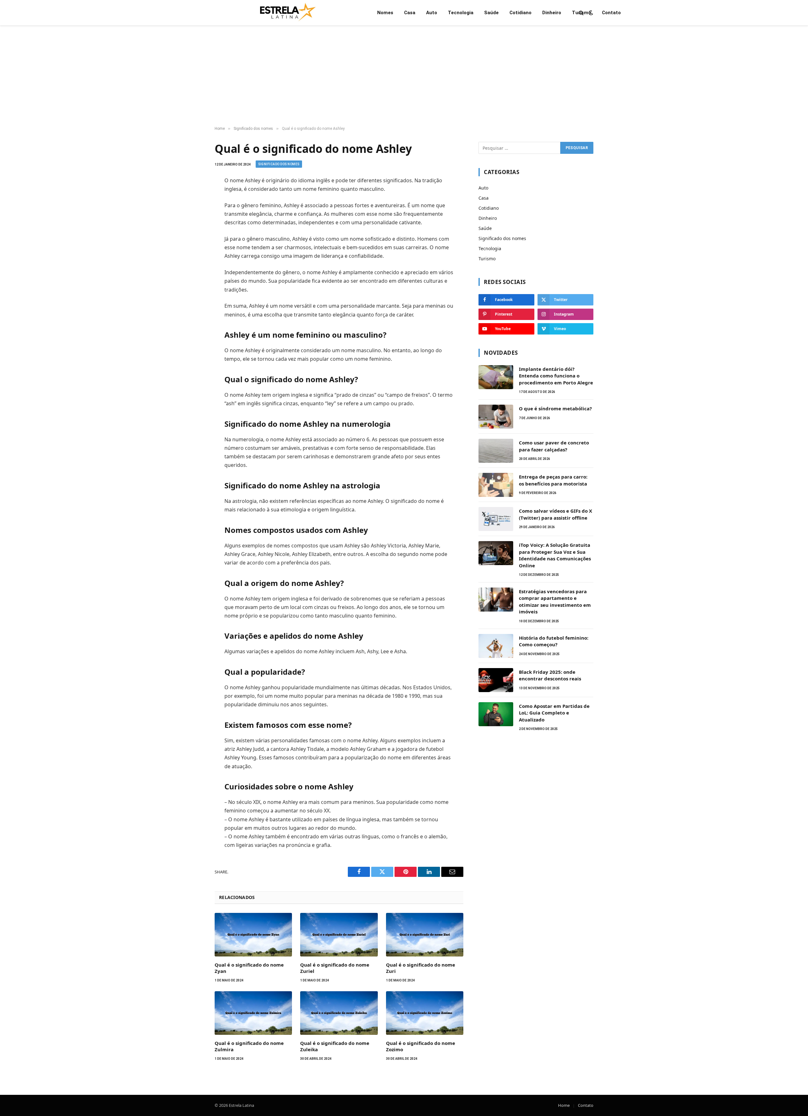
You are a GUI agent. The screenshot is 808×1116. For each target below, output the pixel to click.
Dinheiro (551, 12)
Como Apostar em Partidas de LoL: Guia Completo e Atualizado (554, 713)
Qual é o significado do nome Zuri (420, 968)
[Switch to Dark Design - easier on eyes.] (590, 12)
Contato (611, 12)
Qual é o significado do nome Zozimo (420, 1046)
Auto (431, 12)
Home (564, 1105)
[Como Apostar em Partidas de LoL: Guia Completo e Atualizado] (495, 714)
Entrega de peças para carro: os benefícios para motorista (553, 480)
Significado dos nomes (279, 164)
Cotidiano (520, 12)
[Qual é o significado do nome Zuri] (424, 934)
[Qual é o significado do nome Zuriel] (338, 934)
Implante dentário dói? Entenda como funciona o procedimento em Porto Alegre (556, 376)
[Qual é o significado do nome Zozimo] (424, 1013)
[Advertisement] (404, 76)
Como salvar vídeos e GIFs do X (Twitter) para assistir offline (555, 514)
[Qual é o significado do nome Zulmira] (253, 1013)
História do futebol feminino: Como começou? (553, 641)
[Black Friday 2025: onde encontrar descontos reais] (495, 680)
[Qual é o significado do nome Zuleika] (338, 1013)
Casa (409, 12)
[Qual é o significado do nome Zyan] (253, 934)
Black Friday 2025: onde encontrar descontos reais (550, 675)
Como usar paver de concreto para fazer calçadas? (554, 445)
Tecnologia (460, 12)
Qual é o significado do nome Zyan (249, 968)
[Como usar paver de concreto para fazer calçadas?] (495, 451)
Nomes (385, 12)
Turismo (581, 12)
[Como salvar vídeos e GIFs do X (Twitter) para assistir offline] (495, 519)
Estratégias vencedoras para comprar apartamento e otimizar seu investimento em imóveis (555, 601)
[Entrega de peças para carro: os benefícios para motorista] (495, 485)
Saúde (491, 12)
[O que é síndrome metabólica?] (495, 417)
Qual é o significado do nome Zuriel (334, 968)
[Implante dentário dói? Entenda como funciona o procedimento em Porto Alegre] (495, 377)
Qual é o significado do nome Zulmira (249, 1046)
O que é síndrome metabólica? (555, 408)
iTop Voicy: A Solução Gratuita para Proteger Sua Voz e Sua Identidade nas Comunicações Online (555, 555)
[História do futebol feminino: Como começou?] (495, 646)
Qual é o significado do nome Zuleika (334, 1046)
